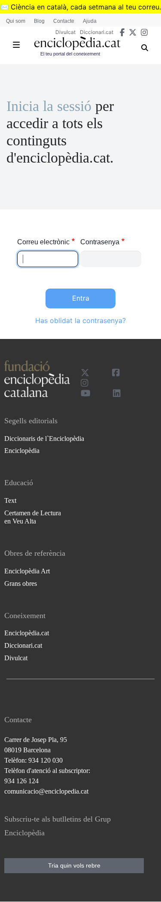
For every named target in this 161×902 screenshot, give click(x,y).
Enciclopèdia (21, 450)
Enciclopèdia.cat (26, 633)
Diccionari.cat (96, 32)
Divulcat (65, 32)
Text (10, 500)
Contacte (63, 21)
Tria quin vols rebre (74, 865)
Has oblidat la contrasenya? (80, 320)
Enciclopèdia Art (27, 571)
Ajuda (90, 21)
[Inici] (77, 43)
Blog (39, 21)
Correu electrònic (43, 242)
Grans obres (20, 583)
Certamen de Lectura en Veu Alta (32, 517)
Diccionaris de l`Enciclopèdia (44, 438)
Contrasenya (99, 242)
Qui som (15, 21)
